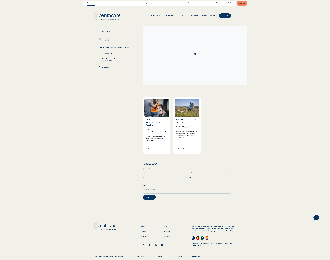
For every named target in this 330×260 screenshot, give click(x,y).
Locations (198, 3)
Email (145, 177)
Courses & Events (208, 16)
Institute (103, 3)
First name (146, 169)
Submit (147, 197)
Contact (230, 3)
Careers (219, 3)
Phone (189, 177)
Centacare (91, 3)
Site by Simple (196, 256)
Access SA (194, 16)
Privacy (180, 256)
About (187, 3)
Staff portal (140, 256)
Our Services (153, 16)
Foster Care (169, 16)
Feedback (144, 236)
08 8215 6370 (109, 54)
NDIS (182, 16)
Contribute (166, 231)
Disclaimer (161, 256)
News (209, 3)
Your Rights (166, 236)
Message (146, 185)
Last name (191, 169)
